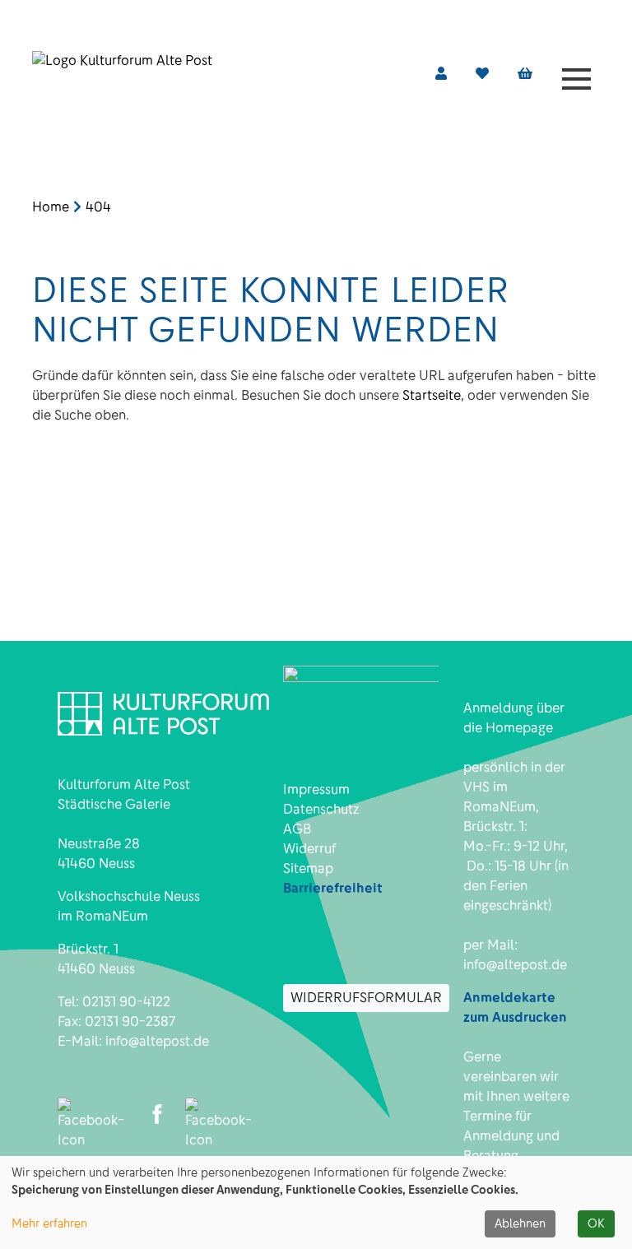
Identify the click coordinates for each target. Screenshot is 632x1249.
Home (50, 207)
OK (596, 1223)
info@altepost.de (157, 1041)
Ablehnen (520, 1223)
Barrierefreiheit (333, 888)
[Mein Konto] (441, 73)
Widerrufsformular (366, 997)
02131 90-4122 (126, 1001)
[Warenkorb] (525, 74)
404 (98, 207)
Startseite (431, 395)
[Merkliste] (482, 73)
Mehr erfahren (49, 1223)
